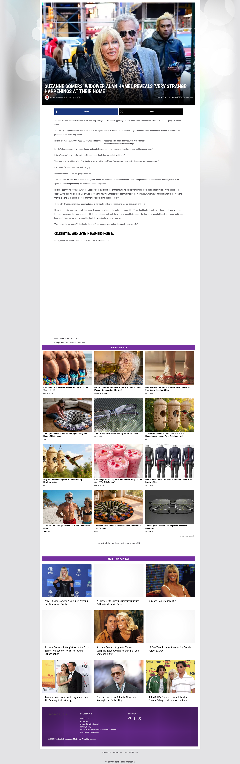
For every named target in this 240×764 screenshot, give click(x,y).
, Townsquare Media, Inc (71, 739)
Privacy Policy (85, 727)
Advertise (84, 721)
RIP (83, 343)
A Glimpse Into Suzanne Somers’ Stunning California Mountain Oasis (117, 602)
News (79, 343)
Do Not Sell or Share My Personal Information (98, 730)
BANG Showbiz (55, 97)
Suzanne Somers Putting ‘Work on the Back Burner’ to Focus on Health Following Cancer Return (67, 650)
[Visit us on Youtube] (130, 718)
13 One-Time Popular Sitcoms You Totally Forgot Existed (169, 649)
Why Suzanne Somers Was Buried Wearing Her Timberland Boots (66, 602)
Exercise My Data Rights (89, 732)
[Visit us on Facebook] (135, 718)
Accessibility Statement (89, 724)
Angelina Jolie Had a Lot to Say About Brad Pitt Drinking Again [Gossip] (66, 699)
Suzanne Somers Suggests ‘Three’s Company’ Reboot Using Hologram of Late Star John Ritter (117, 650)
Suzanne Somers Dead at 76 (162, 600)
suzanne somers (72, 338)
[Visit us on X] (140, 718)
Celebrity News (70, 343)
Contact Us (84, 719)
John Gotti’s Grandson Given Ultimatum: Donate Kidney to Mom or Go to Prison (168, 699)
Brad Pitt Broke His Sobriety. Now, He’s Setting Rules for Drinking (116, 699)
